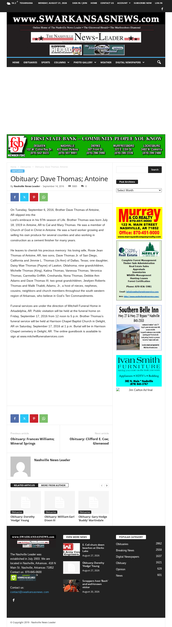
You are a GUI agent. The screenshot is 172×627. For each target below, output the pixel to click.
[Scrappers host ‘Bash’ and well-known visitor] (71, 585)
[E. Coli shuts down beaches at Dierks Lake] (71, 549)
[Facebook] (162, 9)
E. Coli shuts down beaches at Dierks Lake (93, 548)
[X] (24, 197)
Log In (158, 2)
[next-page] (107, 485)
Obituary (121, 563)
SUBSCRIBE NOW (143, 2)
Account (122, 2)
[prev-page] (102, 485)
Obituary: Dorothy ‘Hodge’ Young (22, 518)
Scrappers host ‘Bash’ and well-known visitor (95, 584)
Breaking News (125, 550)
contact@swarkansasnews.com (29, 592)
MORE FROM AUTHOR (53, 485)
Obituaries (30, 62)
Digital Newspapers (128, 62)
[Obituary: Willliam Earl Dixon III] (59, 502)
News (119, 575)
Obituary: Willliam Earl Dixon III (59, 518)
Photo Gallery (83, 62)
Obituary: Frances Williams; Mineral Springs (32, 441)
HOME (94, 2)
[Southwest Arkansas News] (86, 34)
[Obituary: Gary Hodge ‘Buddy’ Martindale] (93, 502)
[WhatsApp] (43, 197)
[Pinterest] (34, 197)
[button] (159, 62)
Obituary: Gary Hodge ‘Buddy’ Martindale (92, 518)
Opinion (120, 569)
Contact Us (107, 2)
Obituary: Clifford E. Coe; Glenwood (89, 441)
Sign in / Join (79, 2)
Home (15, 62)
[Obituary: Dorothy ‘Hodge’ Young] (25, 502)
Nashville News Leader (27, 186)
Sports (45, 62)
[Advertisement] (86, 98)
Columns (60, 62)
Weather (105, 62)
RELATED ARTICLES (24, 485)
